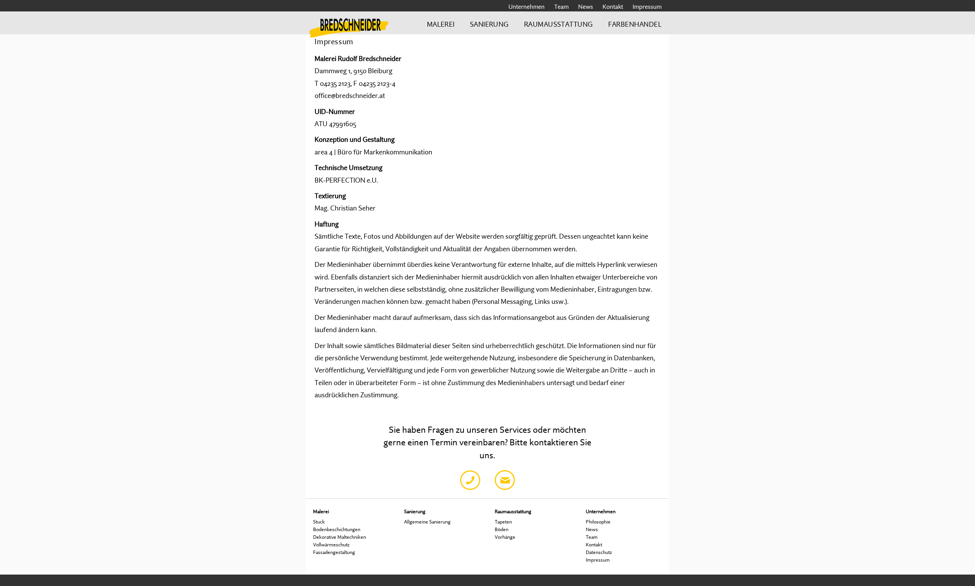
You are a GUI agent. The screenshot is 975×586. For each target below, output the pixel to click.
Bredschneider (349, 26)
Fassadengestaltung (334, 552)
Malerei (441, 24)
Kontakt (613, 6)
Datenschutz (599, 552)
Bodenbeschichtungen (336, 529)
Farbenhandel (635, 24)
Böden (501, 529)
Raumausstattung (558, 24)
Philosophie (598, 522)
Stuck (319, 522)
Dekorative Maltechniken (339, 537)
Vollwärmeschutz (331, 544)
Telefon (470, 480)
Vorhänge (505, 537)
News (585, 6)
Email (505, 480)
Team (561, 6)
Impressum (647, 6)
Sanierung (489, 24)
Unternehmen (526, 6)
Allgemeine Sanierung (427, 522)
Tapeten (503, 522)
